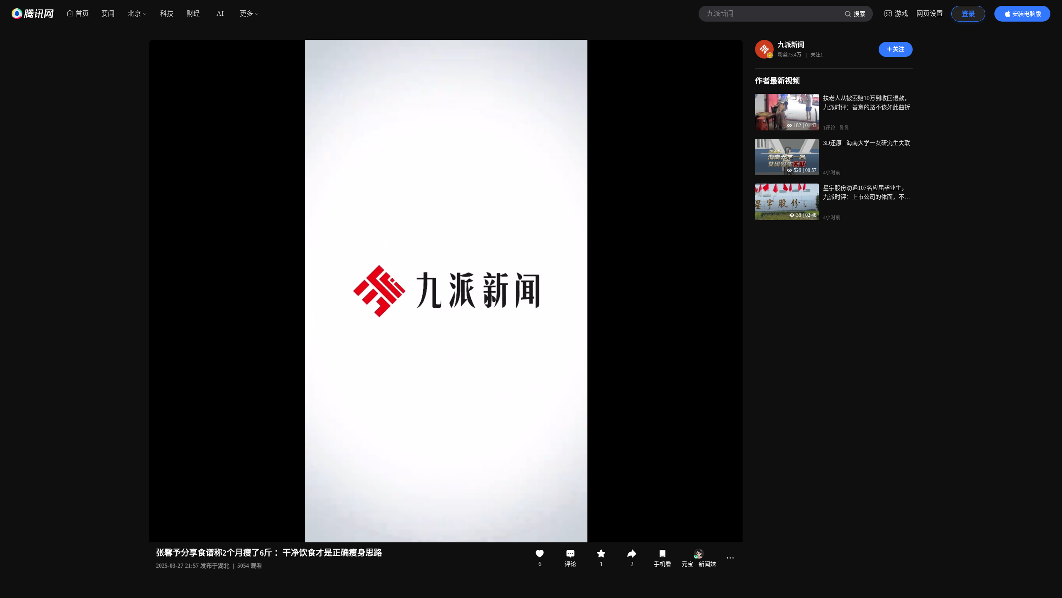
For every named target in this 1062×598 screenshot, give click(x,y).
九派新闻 (791, 44)
